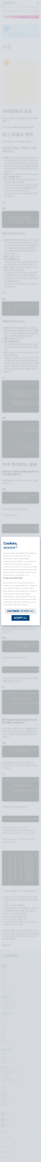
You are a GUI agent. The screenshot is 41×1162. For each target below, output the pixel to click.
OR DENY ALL (20, 611)
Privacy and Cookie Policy (13, 578)
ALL (20, 617)
